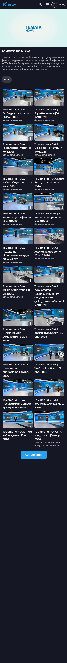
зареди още (34, 454)
